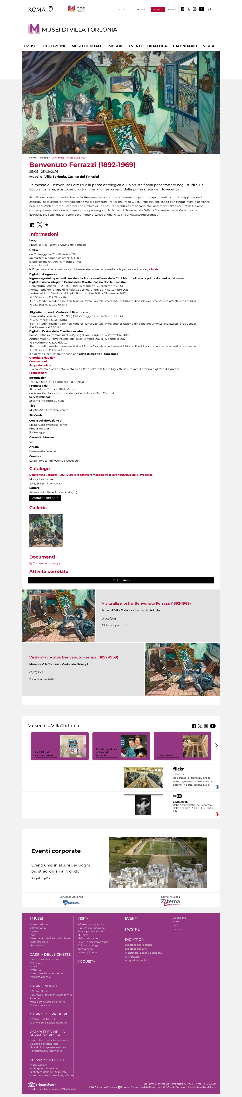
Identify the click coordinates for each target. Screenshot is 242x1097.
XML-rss (211, 1087)
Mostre (116, 46)
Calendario (185, 46)
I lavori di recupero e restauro (48, 1047)
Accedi (172, 9)
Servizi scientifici (47, 1060)
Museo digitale (87, 46)
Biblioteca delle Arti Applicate (48, 1071)
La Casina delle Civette (44, 959)
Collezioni (54, 46)
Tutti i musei (137, 9)
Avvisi (155, 269)
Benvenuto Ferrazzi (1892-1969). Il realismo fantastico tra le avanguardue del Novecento (91, 475)
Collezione (36, 963)
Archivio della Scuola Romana (48, 1022)
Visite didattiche (88, 938)
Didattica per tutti (136, 948)
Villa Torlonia (38, 927)
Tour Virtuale (165, 755)
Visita (208, 46)
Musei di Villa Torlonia (79, 29)
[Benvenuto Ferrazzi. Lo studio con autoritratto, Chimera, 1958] (46, 530)
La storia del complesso (44, 1043)
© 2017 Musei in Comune (102, 1087)
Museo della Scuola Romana (47, 1001)
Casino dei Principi (48, 1014)
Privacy (125, 1087)
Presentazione (39, 924)
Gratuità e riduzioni (42, 357)
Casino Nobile (44, 986)
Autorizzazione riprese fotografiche (51, 1075)
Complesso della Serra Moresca (47, 1033)
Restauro (35, 969)
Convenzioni (38, 361)
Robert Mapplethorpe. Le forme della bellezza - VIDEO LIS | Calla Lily (193, 807)
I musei (31, 46)
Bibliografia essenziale (44, 1068)
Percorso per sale (40, 976)
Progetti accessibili (136, 960)
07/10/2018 (193, 781)
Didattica (157, 46)
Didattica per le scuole (139, 944)
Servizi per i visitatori (90, 931)
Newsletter (36, 945)
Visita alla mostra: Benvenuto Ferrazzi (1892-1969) (146, 603)
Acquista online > (45, 498)
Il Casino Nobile (39, 991)
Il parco (34, 931)
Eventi (135, 46)
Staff (32, 934)
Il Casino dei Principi (42, 1019)
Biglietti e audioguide (91, 927)
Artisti (33, 966)
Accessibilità (85, 948)
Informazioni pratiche (91, 924)
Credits (171, 1087)
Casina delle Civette (50, 954)
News (176, 921)
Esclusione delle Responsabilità (148, 1087)
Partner (177, 929)
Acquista (158, 9)
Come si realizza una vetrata (47, 973)
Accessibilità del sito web (191, 1087)
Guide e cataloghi (88, 945)
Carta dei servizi (39, 941)
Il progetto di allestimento (46, 1050)
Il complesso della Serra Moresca (50, 1040)
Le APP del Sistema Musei (44, 754)
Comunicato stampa (46, 563)
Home (32, 157)
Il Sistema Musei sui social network (106, 752)
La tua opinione (87, 952)
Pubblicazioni (38, 1064)
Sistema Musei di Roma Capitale (50, 938)
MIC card (83, 934)
